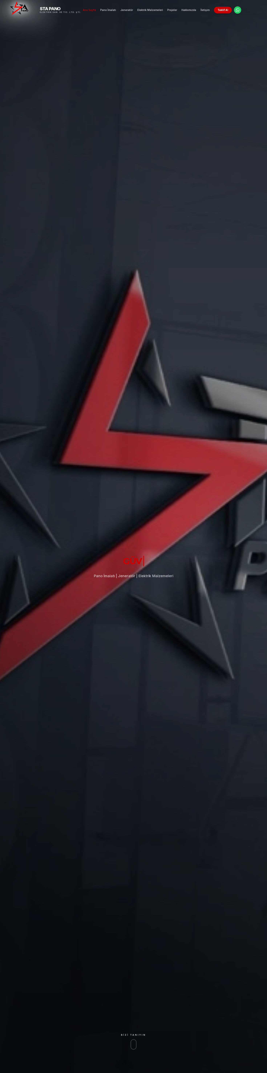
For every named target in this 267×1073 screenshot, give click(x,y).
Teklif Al (223, 9)
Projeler (172, 9)
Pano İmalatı (108, 9)
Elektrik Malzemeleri (150, 9)
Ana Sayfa (89, 9)
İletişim (205, 9)
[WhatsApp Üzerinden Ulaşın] (237, 10)
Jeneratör (126, 9)
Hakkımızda (188, 9)
